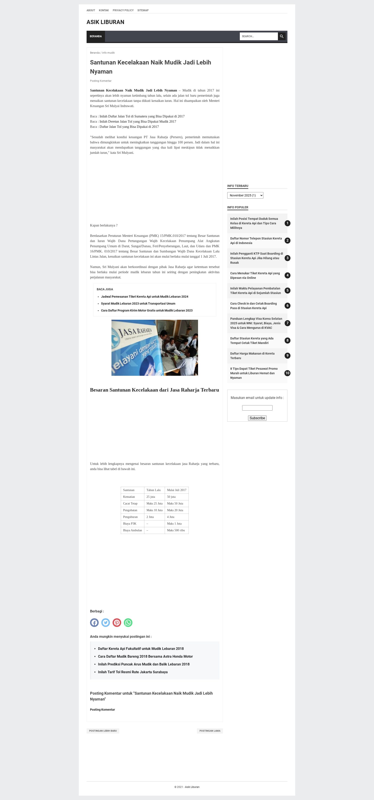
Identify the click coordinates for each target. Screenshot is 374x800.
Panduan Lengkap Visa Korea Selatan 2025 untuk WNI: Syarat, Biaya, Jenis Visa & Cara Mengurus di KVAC (256, 323)
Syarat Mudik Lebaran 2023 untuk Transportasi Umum (138, 303)
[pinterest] (117, 622)
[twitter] (105, 622)
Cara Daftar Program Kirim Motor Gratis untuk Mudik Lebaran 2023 (147, 310)
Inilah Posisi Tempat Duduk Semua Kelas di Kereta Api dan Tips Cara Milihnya (254, 223)
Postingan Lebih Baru (103, 730)
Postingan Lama (210, 730)
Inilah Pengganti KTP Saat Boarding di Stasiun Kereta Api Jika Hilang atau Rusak (256, 258)
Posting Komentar (100, 80)
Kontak (104, 10)
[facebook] (94, 622)
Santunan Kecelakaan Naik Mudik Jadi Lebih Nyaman (133, 90)
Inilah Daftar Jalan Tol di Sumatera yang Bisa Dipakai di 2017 (142, 116)
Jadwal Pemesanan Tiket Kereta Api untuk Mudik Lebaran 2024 (144, 296)
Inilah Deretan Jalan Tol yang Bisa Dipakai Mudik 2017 (138, 121)
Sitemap (143, 10)
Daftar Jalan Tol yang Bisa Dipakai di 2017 (129, 127)
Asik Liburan (105, 22)
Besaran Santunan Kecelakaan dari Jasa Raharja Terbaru (154, 390)
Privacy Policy (123, 10)
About (91, 10)
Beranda (96, 36)
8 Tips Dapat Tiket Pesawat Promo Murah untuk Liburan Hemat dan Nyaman (254, 373)
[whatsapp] (128, 622)
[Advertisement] (155, 189)
